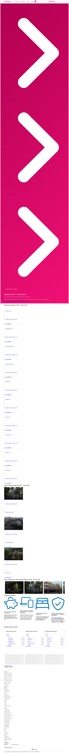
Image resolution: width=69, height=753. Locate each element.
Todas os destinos (6, 686)
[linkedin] (10, 667)
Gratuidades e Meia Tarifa (8, 738)
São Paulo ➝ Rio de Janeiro (8, 674)
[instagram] (5, 667)
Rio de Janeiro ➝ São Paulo (8, 673)
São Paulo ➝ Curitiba (7, 677)
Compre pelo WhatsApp (7, 739)
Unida (5, 707)
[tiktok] (12, 667)
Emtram (5, 700)
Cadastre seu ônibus (7, 711)
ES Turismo (6, 708)
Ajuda (32, 1)
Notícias (5, 729)
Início (12, 1)
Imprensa (5, 728)
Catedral (5, 701)
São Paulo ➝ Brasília (7, 683)
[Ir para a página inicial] (7, 665)
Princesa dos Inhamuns (7, 705)
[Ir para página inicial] (7, 1)
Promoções (17, 1)
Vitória (29, 641)
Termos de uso (6, 732)
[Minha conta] (35, 1)
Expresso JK (6, 694)
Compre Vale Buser (7, 721)
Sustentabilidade (6, 736)
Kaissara (5, 704)
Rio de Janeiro (10, 637)
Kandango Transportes (7, 697)
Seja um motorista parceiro (8, 712)
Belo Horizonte (10, 639)
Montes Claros (49, 641)
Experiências (23, 1)
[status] (14, 659)
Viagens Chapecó (6, 691)
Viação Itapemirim (6, 698)
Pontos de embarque (7, 722)
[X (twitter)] (9, 667)
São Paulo (29, 637)
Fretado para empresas (7, 714)
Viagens (28, 1)
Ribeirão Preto (10, 641)
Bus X (5, 693)
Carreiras (5, 735)
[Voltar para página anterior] (37, 1)
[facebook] (7, 667)
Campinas (9, 644)
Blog (5, 731)
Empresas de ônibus (7, 690)
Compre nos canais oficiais (8, 718)
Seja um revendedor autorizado (8, 715)
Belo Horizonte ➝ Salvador (8, 680)
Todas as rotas (6, 684)
